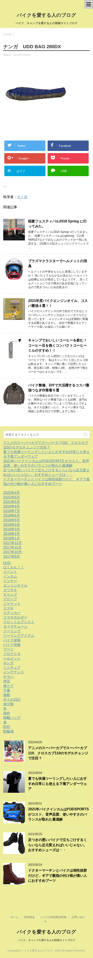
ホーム (14, 917)
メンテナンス (13, 672)
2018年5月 (11, 520)
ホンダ (8, 663)
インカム (10, 576)
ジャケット (12, 604)
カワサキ (10, 590)
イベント (10, 572)
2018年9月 (11, 506)
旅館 (6, 695)
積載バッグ (12, 718)
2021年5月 (11, 502)
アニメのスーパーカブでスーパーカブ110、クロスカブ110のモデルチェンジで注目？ (58, 753)
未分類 (8, 704)
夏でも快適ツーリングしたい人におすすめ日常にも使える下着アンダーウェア (57, 784)
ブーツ (8, 649)
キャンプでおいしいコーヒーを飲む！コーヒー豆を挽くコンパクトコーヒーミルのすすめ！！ (57, 345)
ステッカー (12, 613)
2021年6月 (11, 497)
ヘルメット (12, 658)
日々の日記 (12, 699)
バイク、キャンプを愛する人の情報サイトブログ (46, 940)
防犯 (6, 727)
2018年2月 (11, 534)
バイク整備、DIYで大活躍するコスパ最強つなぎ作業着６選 (58, 387)
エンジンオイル (15, 585)
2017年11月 (12, 547)
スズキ (8, 608)
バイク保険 (12, 640)
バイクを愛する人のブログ (46, 15)
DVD (7, 563)
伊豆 (6, 681)
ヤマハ (8, 676)
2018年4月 (11, 524)
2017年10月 (12, 552)
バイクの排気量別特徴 (53, 917)
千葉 (6, 690)
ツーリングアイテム (18, 635)
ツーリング (12, 631)
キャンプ (10, 594)
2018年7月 (11, 511)
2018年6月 (11, 515)
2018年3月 (11, 529)
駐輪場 (8, 731)
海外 (6, 713)
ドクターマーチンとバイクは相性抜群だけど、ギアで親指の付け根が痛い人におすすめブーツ (57, 875)
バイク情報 (12, 645)
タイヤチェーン (15, 626)
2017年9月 (11, 556)
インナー (10, 581)
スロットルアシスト (18, 622)
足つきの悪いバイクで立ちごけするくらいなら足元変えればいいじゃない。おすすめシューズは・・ (57, 845)
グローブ (10, 599)
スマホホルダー (15, 617)
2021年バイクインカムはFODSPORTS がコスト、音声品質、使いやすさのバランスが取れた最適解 (58, 814)
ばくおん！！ (13, 567)
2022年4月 (11, 493)
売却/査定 (29, 917)
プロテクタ (12, 654)
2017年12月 (12, 543)
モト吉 (22, 197)
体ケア (8, 686)
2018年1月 (11, 538)
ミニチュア (12, 667)
